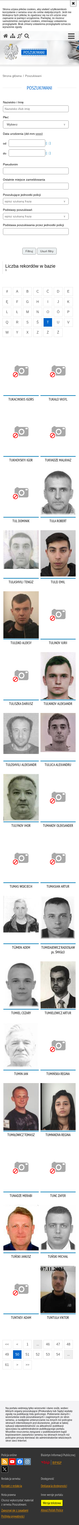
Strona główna (12, 76)
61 (7, 1365)
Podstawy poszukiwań (17, 209)
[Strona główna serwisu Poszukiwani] (5, 35)
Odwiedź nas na (12, 1461)
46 (48, 1344)
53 (48, 1354)
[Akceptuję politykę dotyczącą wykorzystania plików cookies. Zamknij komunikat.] (73, 3)
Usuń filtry (47, 251)
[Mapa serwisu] (12, 35)
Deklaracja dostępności (54, 1486)
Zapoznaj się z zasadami (14, 1510)
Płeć (6, 117)
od (5, 143)
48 (68, 1344)
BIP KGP (57, 1462)
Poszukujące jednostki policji (22, 194)
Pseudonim (10, 164)
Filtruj (29, 251)
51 (27, 1354)
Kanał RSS (4, 1461)
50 (17, 1354)
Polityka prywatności (12, 1516)
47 (58, 1344)
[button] (71, 36)
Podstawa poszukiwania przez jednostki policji (33, 225)
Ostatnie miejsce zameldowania (24, 179)
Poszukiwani (33, 76)
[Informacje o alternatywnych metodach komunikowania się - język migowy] (19, 35)
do (5, 153)
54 (58, 1354)
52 (38, 1354)
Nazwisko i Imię (13, 102)
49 (7, 1354)
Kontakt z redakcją (11, 1486)
